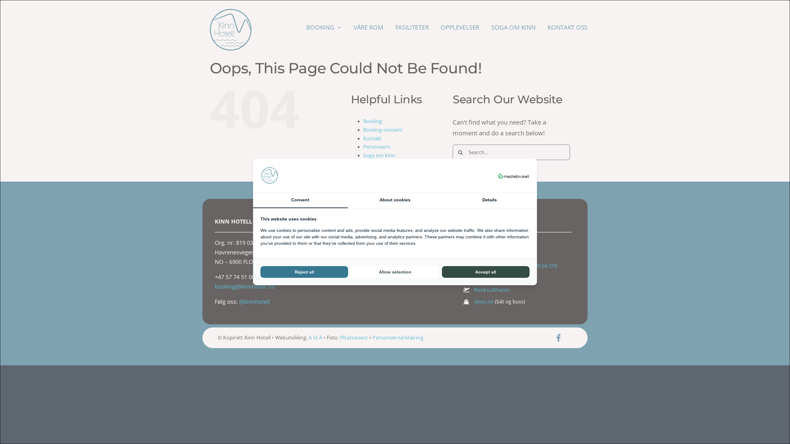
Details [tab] (489, 199)
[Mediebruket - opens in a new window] (514, 175)
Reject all (304, 271)
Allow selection (395, 271)
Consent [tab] (300, 199)
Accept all (485, 271)
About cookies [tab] (395, 199)
